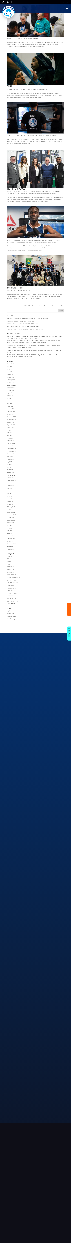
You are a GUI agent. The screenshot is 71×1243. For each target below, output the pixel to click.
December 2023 (11, 448)
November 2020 (11, 546)
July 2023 (9, 462)
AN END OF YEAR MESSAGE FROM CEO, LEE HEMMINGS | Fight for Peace (26, 345)
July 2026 (9, 366)
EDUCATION (10, 569)
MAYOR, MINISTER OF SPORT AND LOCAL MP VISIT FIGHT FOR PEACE (32, 187)
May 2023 (9, 467)
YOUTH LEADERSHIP (43, 135)
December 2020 (11, 544)
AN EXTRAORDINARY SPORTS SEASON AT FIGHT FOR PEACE (23, 326)
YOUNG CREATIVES (31, 194)
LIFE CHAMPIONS (55, 192)
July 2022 (9, 493)
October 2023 (10, 454)
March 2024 (10, 440)
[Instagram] (3, 2)
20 (52, 305)
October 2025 (10, 390)
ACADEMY (24, 38)
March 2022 (10, 504)
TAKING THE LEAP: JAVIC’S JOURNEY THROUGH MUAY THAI (33, 85)
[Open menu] (67, 8)
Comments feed (11, 616)
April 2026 (10, 374)
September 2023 (11, 456)
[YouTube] (7, 2)
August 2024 (10, 427)
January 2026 (10, 382)
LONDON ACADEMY (32, 38)
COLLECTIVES (37, 192)
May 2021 (9, 530)
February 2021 (11, 538)
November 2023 (11, 451)
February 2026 (11, 380)
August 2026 (10, 364)
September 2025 (11, 393)
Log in (8, 611)
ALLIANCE (30, 192)
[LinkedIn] (12, 2)
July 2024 (9, 430)
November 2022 (11, 483)
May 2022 (9, 499)
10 (49, 305)
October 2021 (10, 517)
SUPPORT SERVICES (12, 590)
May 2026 (9, 372)
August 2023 (10, 459)
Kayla (10, 89)
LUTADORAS (21, 194)
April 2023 (10, 470)
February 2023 (11, 475)
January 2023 (10, 478)
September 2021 (11, 520)
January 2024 (10, 446)
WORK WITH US (11, 596)
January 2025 (10, 414)
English (67, 2)
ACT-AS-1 (9, 559)
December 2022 (11, 480)
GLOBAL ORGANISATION (13, 577)
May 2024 (9, 435)
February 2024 (11, 443)
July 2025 (9, 398)
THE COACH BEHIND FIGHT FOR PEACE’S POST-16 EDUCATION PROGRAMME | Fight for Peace (32, 336)
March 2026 (10, 377)
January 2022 (10, 509)
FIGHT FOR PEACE (31, 89)
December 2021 (11, 512)
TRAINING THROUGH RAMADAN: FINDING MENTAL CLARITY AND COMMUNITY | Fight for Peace (33, 341)
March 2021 (10, 536)
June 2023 (9, 464)
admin (10, 38)
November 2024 (11, 419)
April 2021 (10, 533)
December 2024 (11, 417)
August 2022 (10, 491)
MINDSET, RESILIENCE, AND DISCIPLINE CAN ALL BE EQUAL (23, 324)
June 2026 (9, 369)
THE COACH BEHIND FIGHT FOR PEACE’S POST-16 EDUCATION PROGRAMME (27, 318)
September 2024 (11, 425)
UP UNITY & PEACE (12, 593)
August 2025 (10, 395)
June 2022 (9, 496)
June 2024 (9, 433)
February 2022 (11, 507)
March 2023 (10, 472)
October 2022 (10, 485)
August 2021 (10, 523)
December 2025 (11, 385)
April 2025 (10, 406)
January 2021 (10, 541)
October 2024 (10, 422)
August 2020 (10, 549)
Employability (10, 572)
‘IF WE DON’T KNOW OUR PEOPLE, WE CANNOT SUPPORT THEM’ (31, 286)
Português (62, 2)
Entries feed (10, 613)
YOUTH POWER (53, 135)
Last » (61, 305)
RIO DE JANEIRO (11, 588)
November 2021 (11, 515)
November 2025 (11, 388)
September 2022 (11, 488)
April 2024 (10, 438)
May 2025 (9, 403)
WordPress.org (11, 619)
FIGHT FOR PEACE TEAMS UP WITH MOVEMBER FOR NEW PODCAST (25, 329)
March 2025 (10, 409)
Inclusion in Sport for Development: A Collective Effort (21, 321)
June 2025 (9, 401)
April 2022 (10, 501)
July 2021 (9, 525)
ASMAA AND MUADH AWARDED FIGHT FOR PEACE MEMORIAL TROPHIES (26, 343)
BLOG (8, 564)
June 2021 (9, 528)
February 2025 (11, 411)
